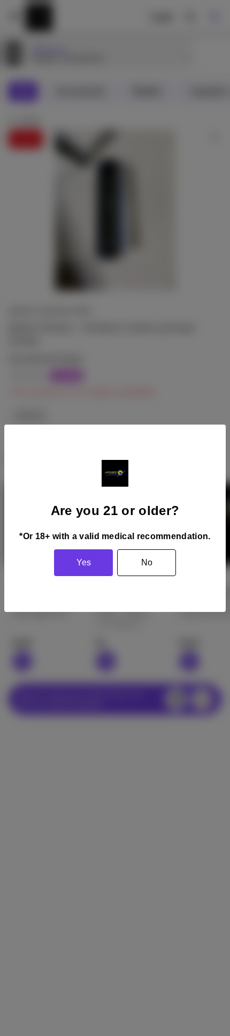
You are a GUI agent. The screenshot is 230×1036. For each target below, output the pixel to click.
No (146, 562)
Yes (83, 562)
